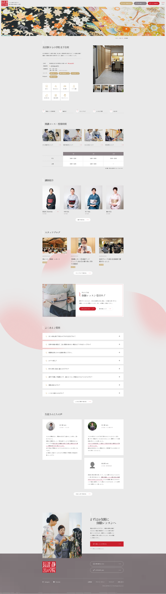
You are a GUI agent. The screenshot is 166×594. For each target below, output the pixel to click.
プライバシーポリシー (100, 582)
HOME (116, 38)
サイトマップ (111, 582)
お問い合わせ (121, 582)
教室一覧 (121, 38)
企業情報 (90, 582)
